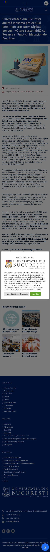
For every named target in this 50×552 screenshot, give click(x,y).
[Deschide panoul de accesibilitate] (45, 547)
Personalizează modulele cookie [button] (16, 294)
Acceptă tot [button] (35, 294)
